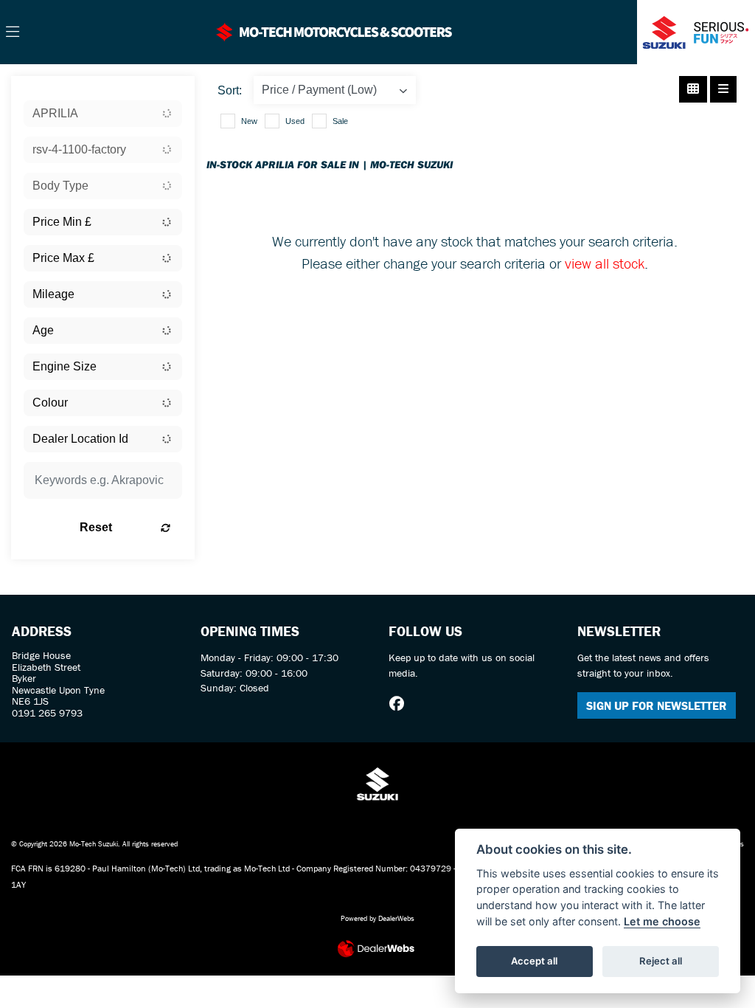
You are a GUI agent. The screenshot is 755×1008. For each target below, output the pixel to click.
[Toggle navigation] (12, 32)
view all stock (604, 263)
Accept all (534, 961)
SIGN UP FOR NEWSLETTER (656, 705)
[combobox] (103, 113)
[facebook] (400, 704)
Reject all (660, 961)
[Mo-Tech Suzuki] (334, 30)
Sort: (230, 90)
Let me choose (662, 921)
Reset (96, 527)
